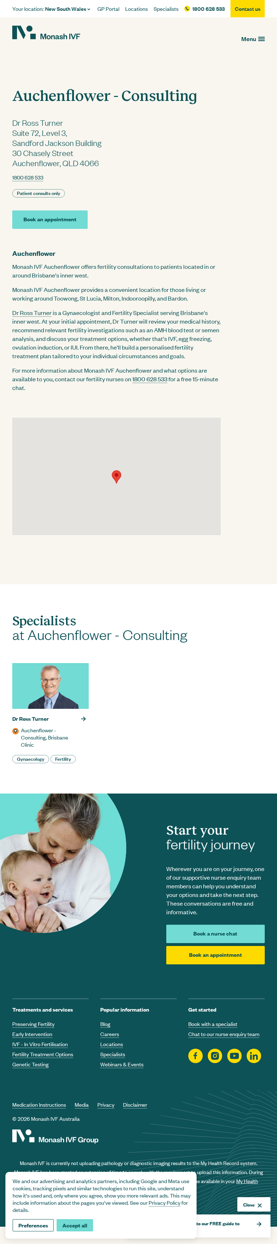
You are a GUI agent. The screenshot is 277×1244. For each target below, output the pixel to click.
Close (249, 1204)
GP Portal (108, 8)
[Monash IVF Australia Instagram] (215, 1056)
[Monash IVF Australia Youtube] (234, 1056)
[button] (116, 477)
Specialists (166, 8)
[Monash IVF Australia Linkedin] (254, 1056)
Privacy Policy (164, 1202)
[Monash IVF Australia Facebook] (195, 1056)
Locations (136, 8)
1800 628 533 (208, 8)
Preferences (33, 1225)
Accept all (74, 1225)
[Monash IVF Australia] (46, 33)
